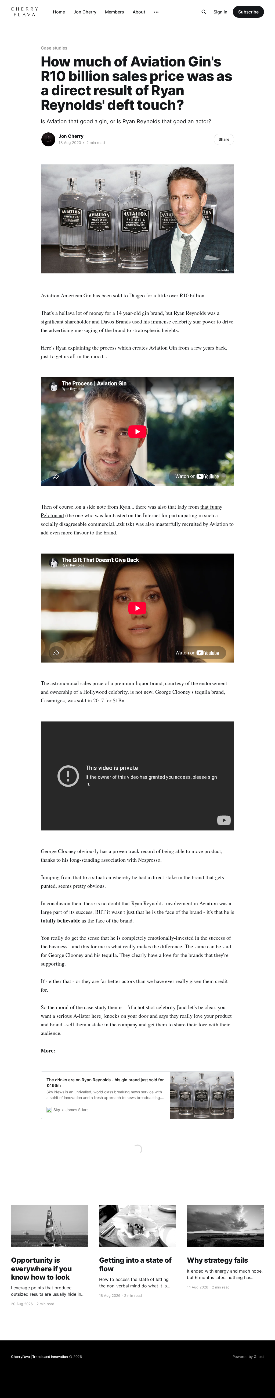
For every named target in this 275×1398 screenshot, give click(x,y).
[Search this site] (204, 12)
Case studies (54, 48)
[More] (156, 12)
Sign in (220, 12)
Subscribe (248, 12)
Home (59, 12)
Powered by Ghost (248, 1356)
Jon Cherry (85, 12)
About (139, 12)
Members (114, 12)
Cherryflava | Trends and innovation (39, 1356)
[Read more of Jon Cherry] (48, 139)
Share (224, 139)
